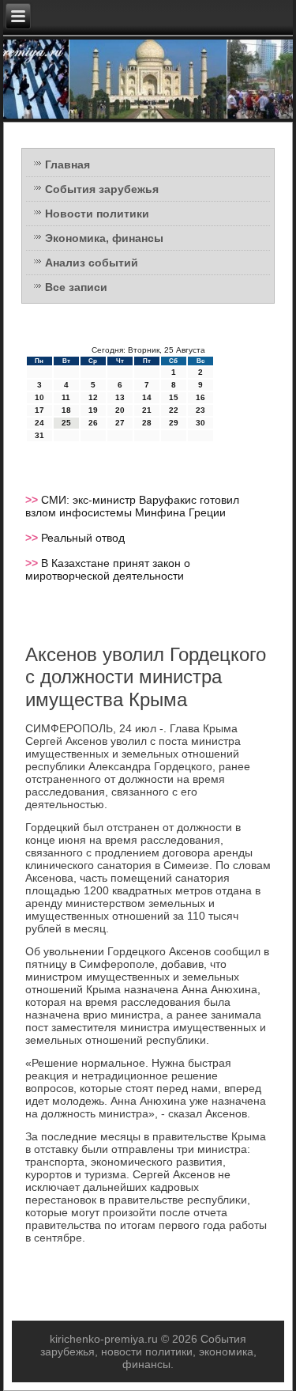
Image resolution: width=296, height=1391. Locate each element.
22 (173, 410)
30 (200, 422)
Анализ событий (91, 262)
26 (93, 422)
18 (66, 410)
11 (66, 397)
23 (200, 410)
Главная (67, 164)
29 (173, 422)
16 (200, 397)
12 (93, 397)
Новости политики (97, 213)
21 (147, 410)
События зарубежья (102, 189)
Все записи (76, 287)
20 (120, 410)
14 (147, 397)
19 (93, 410)
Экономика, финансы (104, 238)
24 (39, 422)
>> (33, 499)
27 (120, 422)
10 (39, 397)
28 (147, 422)
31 (39, 435)
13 (120, 397)
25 (66, 422)
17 (39, 410)
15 (173, 397)
